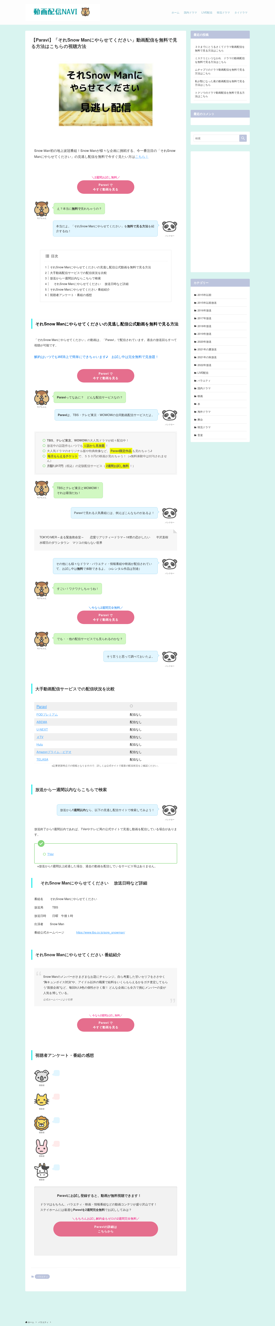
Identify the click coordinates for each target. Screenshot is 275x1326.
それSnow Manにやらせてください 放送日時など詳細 (89, 284)
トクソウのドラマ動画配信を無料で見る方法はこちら (220, 94)
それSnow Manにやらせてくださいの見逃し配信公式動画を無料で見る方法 (100, 267)
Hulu (39, 744)
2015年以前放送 (207, 302)
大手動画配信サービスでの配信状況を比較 (78, 273)
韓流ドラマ (204, 427)
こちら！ (142, 156)
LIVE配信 (203, 372)
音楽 (200, 435)
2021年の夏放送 (207, 349)
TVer (50, 854)
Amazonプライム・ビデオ (53, 752)
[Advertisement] (220, 210)
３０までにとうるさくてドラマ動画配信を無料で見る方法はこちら (220, 48)
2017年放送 (204, 318)
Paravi (41, 706)
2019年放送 (204, 334)
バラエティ (42, 1276)
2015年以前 (204, 295)
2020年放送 (204, 341)
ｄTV (39, 737)
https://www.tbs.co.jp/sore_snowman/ (100, 932)
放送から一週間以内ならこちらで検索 (75, 278)
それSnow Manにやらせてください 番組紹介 (80, 289)
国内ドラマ (204, 388)
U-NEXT (42, 729)
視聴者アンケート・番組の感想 (71, 295)
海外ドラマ (204, 411)
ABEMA (41, 722)
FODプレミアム (47, 714)
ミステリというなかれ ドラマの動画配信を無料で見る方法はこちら (220, 60)
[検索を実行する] (243, 138)
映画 (200, 396)
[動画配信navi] (62, 12)
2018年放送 (204, 326)
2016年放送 (204, 310)
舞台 (200, 419)
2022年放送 (204, 365)
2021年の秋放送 (207, 357)
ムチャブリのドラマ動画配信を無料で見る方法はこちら (220, 71)
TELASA (42, 759)
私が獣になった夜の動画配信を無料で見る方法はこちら (220, 83)
